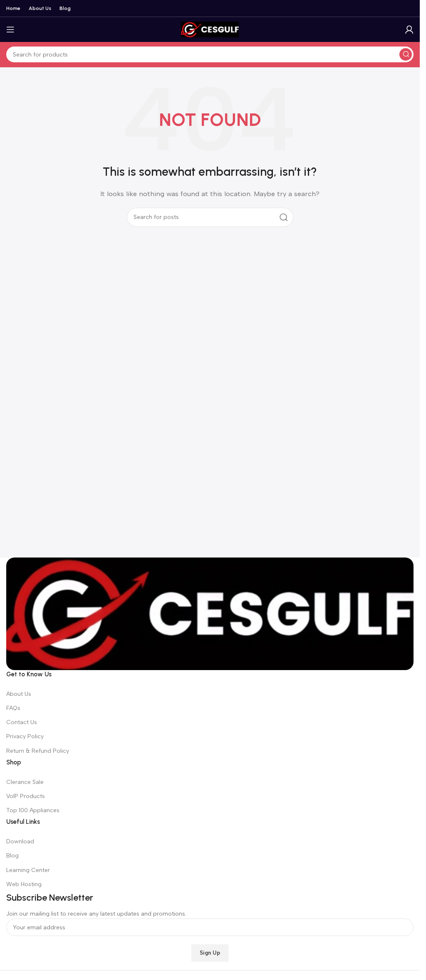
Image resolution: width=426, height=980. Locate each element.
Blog (12, 855)
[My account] (409, 29)
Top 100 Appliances (32, 810)
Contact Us (21, 722)
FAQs (13, 708)
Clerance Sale (25, 782)
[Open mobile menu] (10, 29)
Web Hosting (24, 884)
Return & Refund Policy (37, 750)
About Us (18, 694)
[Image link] (210, 613)
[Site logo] (210, 29)
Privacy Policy (25, 736)
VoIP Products (25, 796)
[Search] (405, 54)
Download (20, 841)
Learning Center (28, 870)
